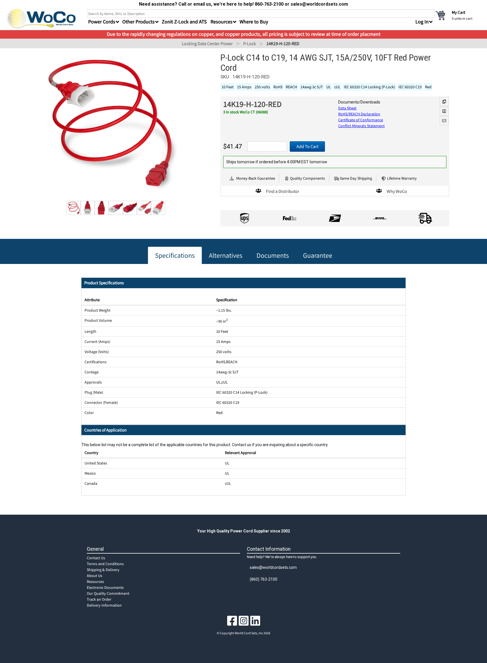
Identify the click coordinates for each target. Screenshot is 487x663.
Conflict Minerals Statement (361, 125)
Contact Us (96, 557)
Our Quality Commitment (108, 593)
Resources (95, 581)
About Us (94, 575)
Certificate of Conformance (360, 119)
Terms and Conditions (105, 563)
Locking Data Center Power (207, 43)
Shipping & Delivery (103, 569)
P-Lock (249, 43)
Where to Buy (254, 21)
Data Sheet (347, 108)
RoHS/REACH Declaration (359, 113)
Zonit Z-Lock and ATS (184, 21)
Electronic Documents (105, 587)
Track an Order (99, 599)
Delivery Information (104, 605)
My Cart (458, 12)
